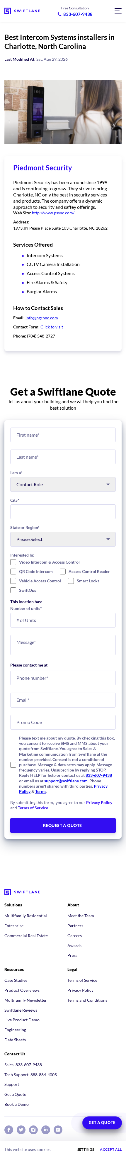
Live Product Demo (22, 1019)
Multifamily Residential (25, 915)
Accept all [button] (111, 1149)
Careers (74, 935)
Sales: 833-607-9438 (23, 1064)
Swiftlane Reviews (20, 1010)
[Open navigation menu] (118, 10)
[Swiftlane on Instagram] (33, 1129)
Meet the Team (80, 915)
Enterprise (13, 925)
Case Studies (15, 980)
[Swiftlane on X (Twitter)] (21, 1129)
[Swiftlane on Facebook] (8, 1129)
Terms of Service (33, 807)
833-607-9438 (99, 775)
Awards (74, 945)
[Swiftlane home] (22, 10)
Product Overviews (22, 990)
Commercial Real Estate (26, 935)
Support (11, 1084)
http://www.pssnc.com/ (53, 212)
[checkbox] (63, 576)
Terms (40, 791)
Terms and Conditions (87, 1000)
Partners (75, 925)
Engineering (15, 1029)
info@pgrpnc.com (41, 317)
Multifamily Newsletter (25, 1000)
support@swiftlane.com (66, 780)
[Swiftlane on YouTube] (58, 1129)
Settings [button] (85, 1149)
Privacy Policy (99, 802)
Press (72, 955)
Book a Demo (16, 1104)
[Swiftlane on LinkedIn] (45, 1129)
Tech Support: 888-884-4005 (30, 1074)
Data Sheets (15, 1039)
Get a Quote (15, 1094)
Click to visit (51, 326)
